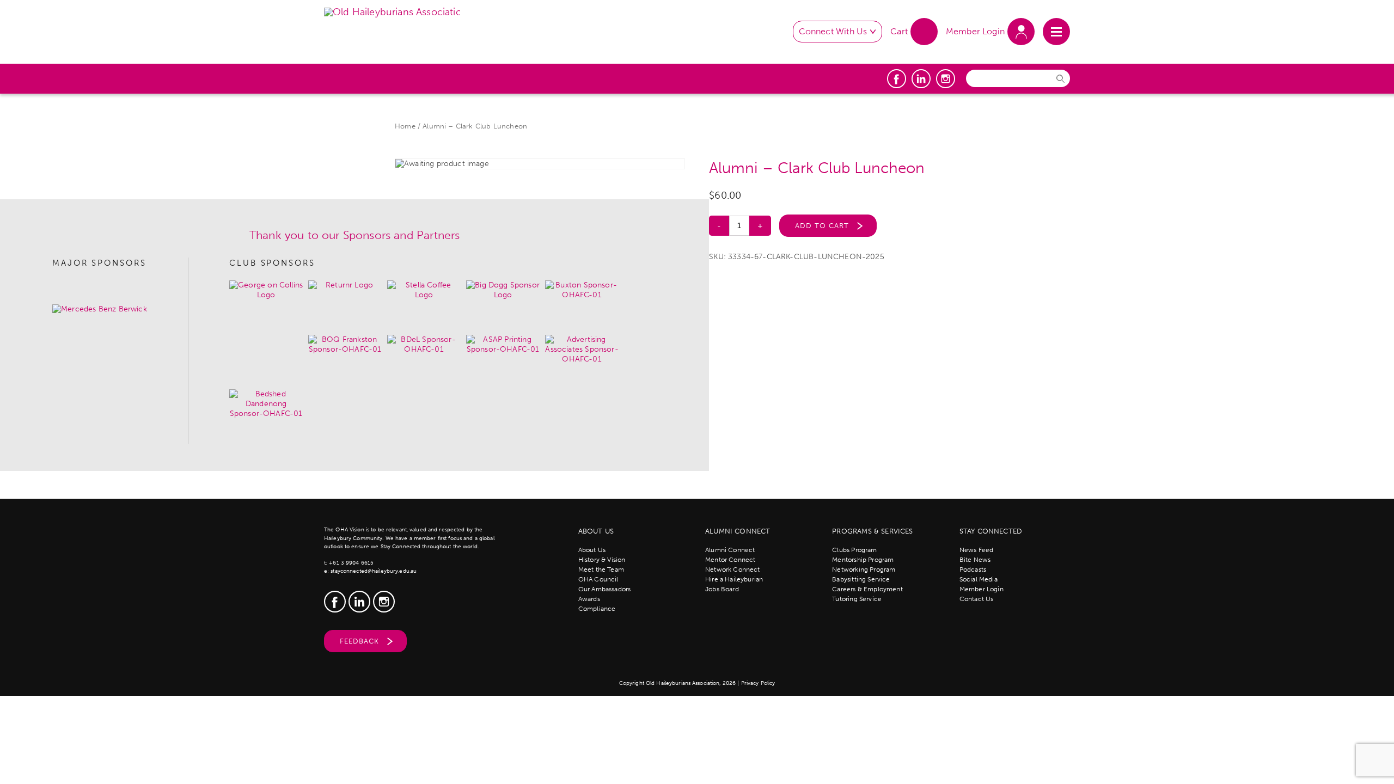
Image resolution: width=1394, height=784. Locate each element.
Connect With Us (833, 31)
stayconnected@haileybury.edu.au (374, 571)
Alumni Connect (730, 550)
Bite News (975, 560)
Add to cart (822, 226)
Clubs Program (854, 550)
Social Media (978, 579)
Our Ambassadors (604, 589)
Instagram (945, 78)
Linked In (921, 78)
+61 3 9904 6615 (351, 563)
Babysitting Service (861, 579)
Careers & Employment (867, 589)
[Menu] (1056, 31)
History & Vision (602, 560)
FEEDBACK (359, 641)
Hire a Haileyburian (734, 579)
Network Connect (732, 569)
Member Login (975, 31)
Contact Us (976, 599)
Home (405, 126)
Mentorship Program (863, 560)
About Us (592, 550)
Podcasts (972, 569)
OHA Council (598, 579)
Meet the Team (601, 569)
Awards (589, 599)
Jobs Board (722, 589)
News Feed (976, 550)
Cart (899, 31)
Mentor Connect (730, 560)
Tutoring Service (857, 599)
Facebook (896, 78)
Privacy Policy (758, 683)
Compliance (597, 608)
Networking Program (863, 569)
